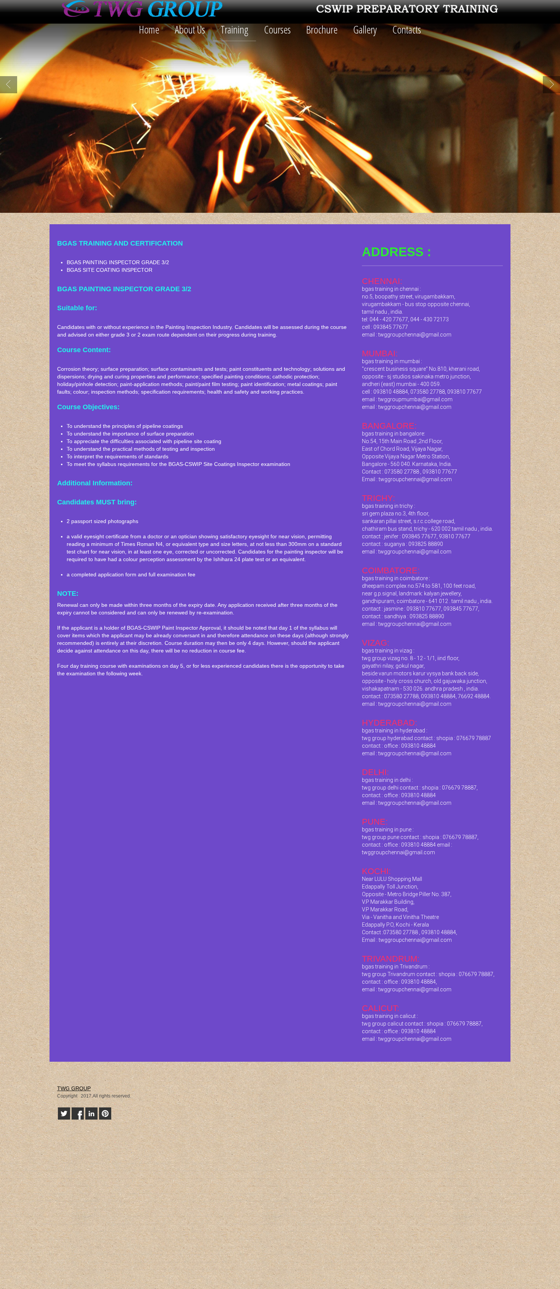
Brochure (322, 29)
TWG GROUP (74, 1088)
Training (234, 29)
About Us (190, 29)
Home (149, 29)
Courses (277, 29)
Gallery (365, 29)
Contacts (406, 29)
